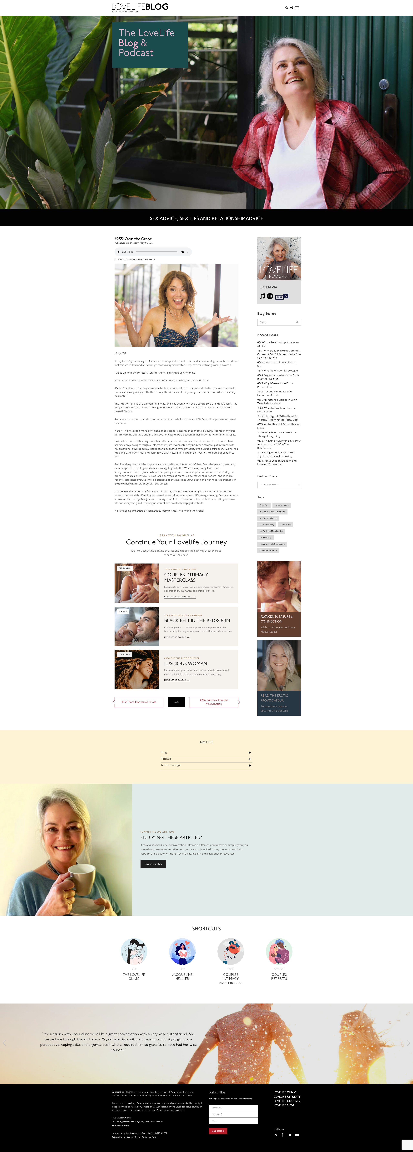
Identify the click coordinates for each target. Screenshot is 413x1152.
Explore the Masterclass (180, 597)
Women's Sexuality (268, 551)
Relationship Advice (268, 518)
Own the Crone (145, 259)
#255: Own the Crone (133, 239)
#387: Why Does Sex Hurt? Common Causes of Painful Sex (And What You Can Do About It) (279, 354)
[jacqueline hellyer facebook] (282, 1135)
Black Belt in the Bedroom (197, 620)
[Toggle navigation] (297, 8)
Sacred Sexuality (267, 525)
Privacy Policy (118, 1137)
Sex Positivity (265, 538)
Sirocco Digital (133, 1137)
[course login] (291, 8)
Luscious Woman (185, 664)
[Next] (408, 1043)
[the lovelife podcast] (279, 259)
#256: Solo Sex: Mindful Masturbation (214, 702)
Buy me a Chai (153, 864)
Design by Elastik (149, 1137)
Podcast (166, 759)
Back (176, 702)
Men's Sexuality (282, 505)
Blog (164, 752)
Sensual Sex (286, 525)
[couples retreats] (279, 952)
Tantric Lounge (171, 765)
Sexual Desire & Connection (272, 544)
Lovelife (284, 1092)
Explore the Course (177, 637)
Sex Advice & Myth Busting (271, 531)
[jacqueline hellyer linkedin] (275, 1135)
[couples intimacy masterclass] (230, 952)
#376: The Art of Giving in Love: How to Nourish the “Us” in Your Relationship (279, 445)
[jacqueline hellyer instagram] (289, 1135)
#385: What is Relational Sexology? (277, 371)
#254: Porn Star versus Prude (139, 702)
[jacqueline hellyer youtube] (297, 1135)
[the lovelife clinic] (134, 952)
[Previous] (4, 1043)
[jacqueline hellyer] (182, 952)
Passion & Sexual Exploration (272, 512)
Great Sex (264, 505)
